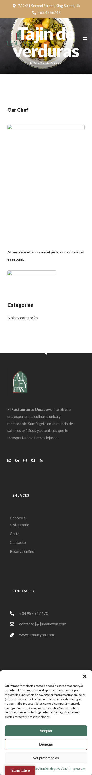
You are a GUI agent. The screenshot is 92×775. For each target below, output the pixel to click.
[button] (84, 676)
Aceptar (46, 731)
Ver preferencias (46, 758)
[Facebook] (33, 460)
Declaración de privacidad (50, 768)
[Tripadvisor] (9, 460)
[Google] (17, 460)
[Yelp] (41, 460)
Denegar (46, 744)
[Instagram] (25, 460)
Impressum (77, 768)
